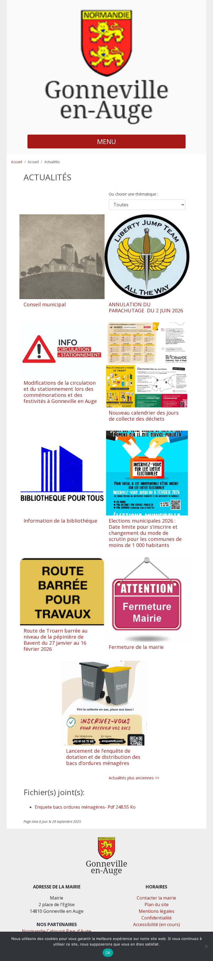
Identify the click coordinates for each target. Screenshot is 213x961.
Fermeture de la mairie (136, 647)
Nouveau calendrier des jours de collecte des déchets (144, 415)
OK (108, 952)
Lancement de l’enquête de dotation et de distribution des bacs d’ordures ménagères (103, 756)
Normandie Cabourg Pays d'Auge (56, 931)
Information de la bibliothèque (60, 520)
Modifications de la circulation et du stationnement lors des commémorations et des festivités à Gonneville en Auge (60, 391)
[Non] (206, 946)
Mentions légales (156, 911)
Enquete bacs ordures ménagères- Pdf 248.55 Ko (85, 807)
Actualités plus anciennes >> (134, 777)
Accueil (16, 162)
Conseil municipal (45, 304)
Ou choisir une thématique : (134, 194)
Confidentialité (156, 918)
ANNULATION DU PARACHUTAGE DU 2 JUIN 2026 (146, 307)
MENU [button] (106, 141)
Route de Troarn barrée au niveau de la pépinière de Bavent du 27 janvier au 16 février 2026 (56, 639)
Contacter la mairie (156, 898)
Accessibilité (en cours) (156, 924)
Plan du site (156, 904)
